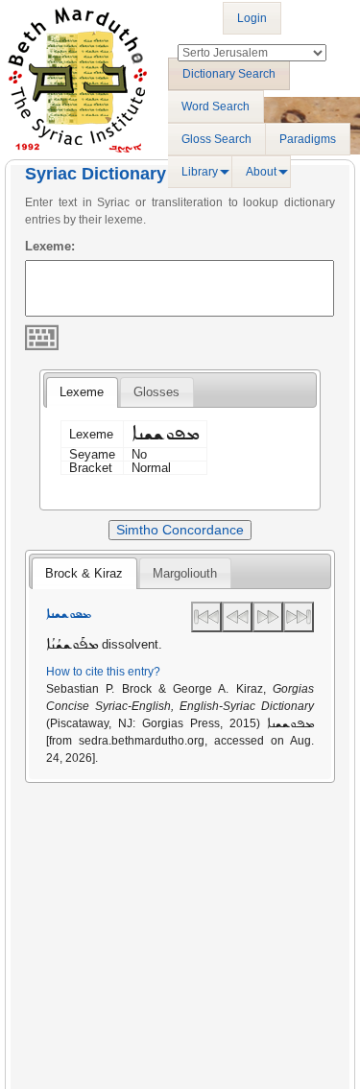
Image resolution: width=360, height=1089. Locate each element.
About (261, 171)
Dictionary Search (229, 74)
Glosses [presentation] (156, 392)
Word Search (215, 106)
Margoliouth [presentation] (185, 573)
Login (252, 18)
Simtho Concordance (180, 529)
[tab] (81, 392)
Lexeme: (50, 246)
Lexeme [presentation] (82, 392)
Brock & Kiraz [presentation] (84, 573)
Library (199, 171)
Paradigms (307, 139)
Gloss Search (216, 139)
